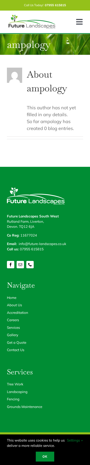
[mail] (20, 264)
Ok (45, 456)
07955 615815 (32, 249)
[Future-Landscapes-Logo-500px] (32, 16)
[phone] (30, 264)
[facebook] (10, 264)
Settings (74, 440)
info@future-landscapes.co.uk (42, 244)
